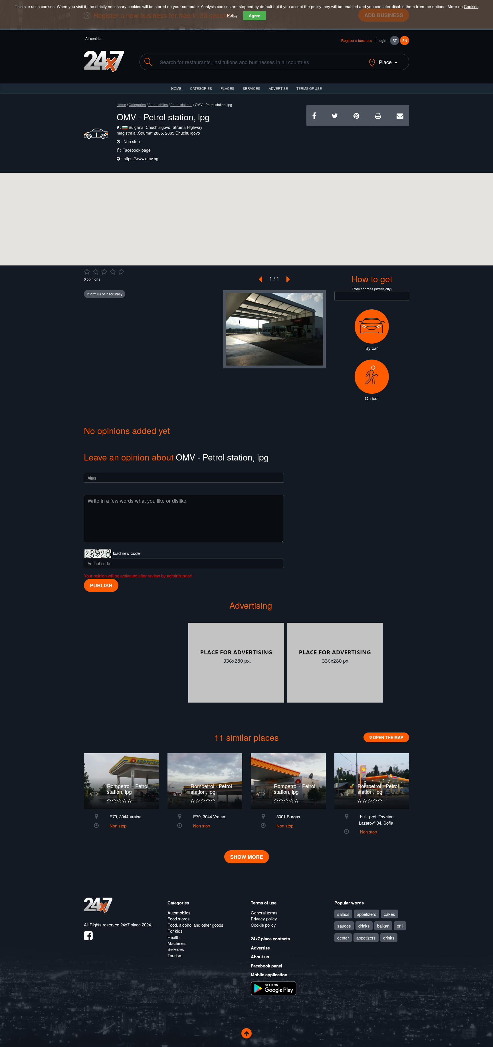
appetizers (366, 914)
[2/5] (95, 271)
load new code (126, 553)
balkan (383, 926)
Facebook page (136, 150)
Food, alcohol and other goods (195, 925)
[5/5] (121, 271)
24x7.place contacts (270, 939)
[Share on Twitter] (335, 115)
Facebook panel (266, 966)
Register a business (356, 40)
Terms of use (263, 903)
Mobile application (269, 974)
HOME (176, 88)
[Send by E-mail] (400, 115)
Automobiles (158, 104)
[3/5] (104, 271)
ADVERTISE (278, 88)
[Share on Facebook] (314, 115)
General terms (264, 913)
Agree (254, 15)
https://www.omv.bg (141, 158)
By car (371, 348)
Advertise (260, 948)
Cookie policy (263, 925)
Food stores (178, 919)
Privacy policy (264, 919)
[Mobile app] (273, 988)
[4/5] (113, 271)
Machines (176, 943)
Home (121, 104)
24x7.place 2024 (135, 925)
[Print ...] (378, 115)
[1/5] (87, 271)
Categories (137, 104)
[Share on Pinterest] (356, 115)
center (343, 938)
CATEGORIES (201, 88)
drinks (364, 926)
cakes (389, 914)
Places (227, 88)
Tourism (175, 955)
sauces (344, 926)
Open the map (387, 737)
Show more (246, 857)
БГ (395, 40)
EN (404, 40)
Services (251, 88)
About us (260, 956)
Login (381, 40)
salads (343, 914)
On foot (372, 398)
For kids (175, 931)
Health (173, 937)
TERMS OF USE (309, 88)
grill (400, 926)
